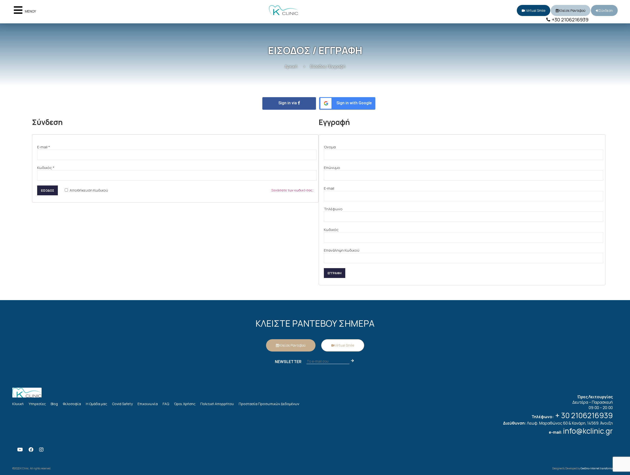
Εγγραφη (335, 273)
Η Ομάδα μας (96, 403)
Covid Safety (122, 403)
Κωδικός (45, 167)
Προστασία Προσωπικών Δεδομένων (269, 403)
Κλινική (18, 403)
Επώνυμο (332, 167)
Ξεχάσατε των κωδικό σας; (292, 190)
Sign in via (288, 103)
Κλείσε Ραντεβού (572, 10)
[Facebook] (31, 449)
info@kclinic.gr (588, 431)
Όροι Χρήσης (184, 403)
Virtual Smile (535, 10)
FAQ (166, 403)
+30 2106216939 (569, 19)
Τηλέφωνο (333, 209)
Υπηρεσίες (37, 403)
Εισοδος (47, 190)
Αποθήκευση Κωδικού (88, 190)
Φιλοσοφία (72, 403)
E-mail (43, 147)
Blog (54, 403)
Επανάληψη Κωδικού (341, 250)
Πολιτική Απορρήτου (217, 403)
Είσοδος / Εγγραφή (327, 66)
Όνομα (330, 147)
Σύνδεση (606, 10)
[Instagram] (41, 449)
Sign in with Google (354, 103)
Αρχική (291, 66)
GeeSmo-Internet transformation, (599, 468)
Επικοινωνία (148, 403)
